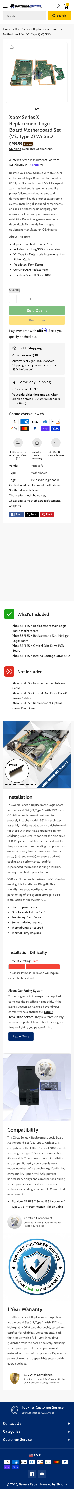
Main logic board (48, 480)
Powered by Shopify (53, 1484)
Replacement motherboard (44, 485)
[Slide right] (45, 108)
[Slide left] (28, 108)
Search (61, 15)
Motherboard (17, 485)
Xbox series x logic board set (27, 495)
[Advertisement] (37, 562)
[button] (6, 6)
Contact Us (12, 1423)
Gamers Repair (29, 1484)
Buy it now (37, 320)
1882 (34, 480)
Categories (11, 1431)
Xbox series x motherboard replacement (34, 500)
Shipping (15, 149)
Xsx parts (15, 506)
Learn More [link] (21, 1036)
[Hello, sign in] (58, 6)
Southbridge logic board (24, 490)
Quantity (14, 290)
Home (7, 29)
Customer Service (17, 1439)
